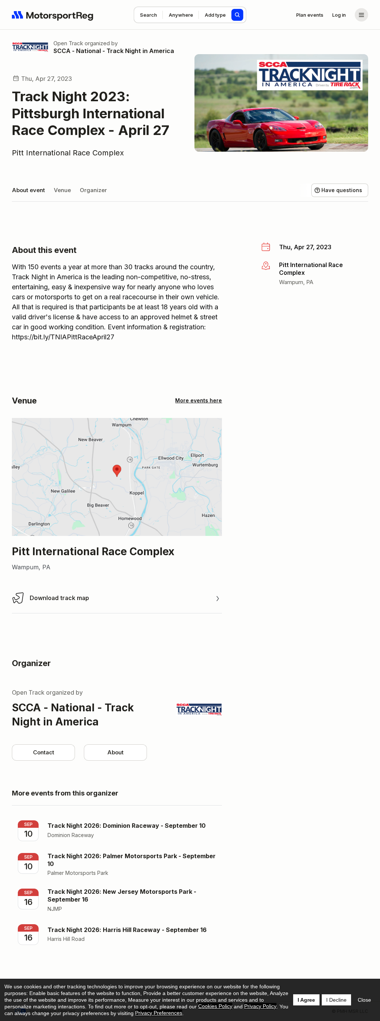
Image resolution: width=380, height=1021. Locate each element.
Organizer (93, 190)
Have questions (341, 190)
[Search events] (237, 15)
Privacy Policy (260, 1006)
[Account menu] (361, 15)
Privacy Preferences (158, 1013)
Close (364, 1000)
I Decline (336, 1000)
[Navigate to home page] (53, 14)
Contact (43, 752)
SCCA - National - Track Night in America (113, 51)
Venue (62, 190)
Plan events (309, 15)
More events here (198, 400)
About (115, 752)
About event (28, 190)
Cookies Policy (215, 1006)
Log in (339, 15)
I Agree (306, 1000)
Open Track (68, 43)
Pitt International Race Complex (68, 152)
